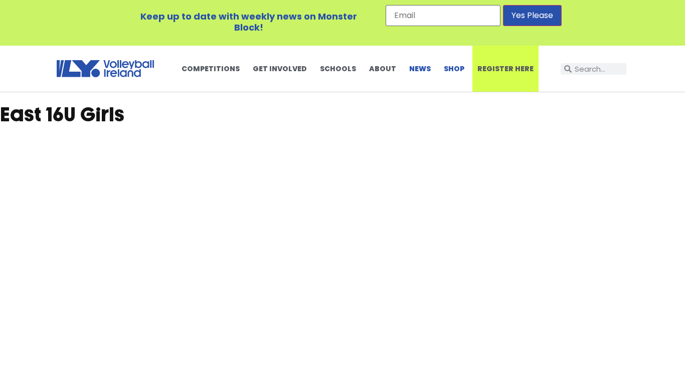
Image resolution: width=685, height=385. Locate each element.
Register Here (505, 69)
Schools (338, 69)
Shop (454, 69)
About (382, 69)
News (420, 69)
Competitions (211, 69)
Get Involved (280, 69)
